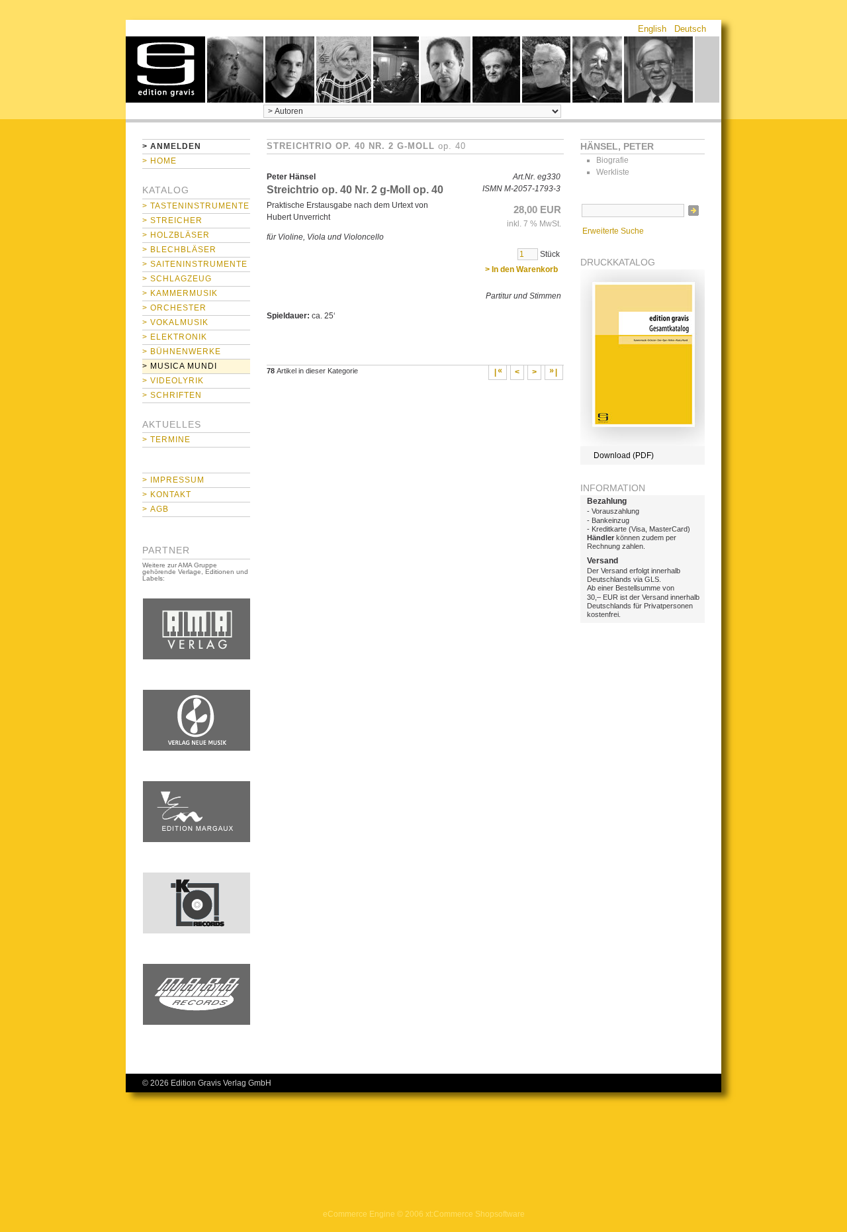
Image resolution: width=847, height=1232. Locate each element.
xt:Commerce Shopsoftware (475, 1214)
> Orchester (174, 307)
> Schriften (172, 395)
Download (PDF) (624, 455)
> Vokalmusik (175, 322)
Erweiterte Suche (613, 231)
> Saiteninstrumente (194, 264)
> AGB (155, 509)
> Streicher (172, 220)
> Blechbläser (179, 249)
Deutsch (690, 29)
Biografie (612, 160)
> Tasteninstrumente (195, 206)
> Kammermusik (180, 293)
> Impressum (173, 480)
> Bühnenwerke (181, 351)
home (165, 69)
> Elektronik (174, 337)
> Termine (166, 439)
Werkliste (612, 172)
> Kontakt (166, 494)
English (652, 29)
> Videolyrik (173, 380)
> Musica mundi (179, 366)
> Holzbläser (176, 235)
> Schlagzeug (177, 278)
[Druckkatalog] (642, 443)
